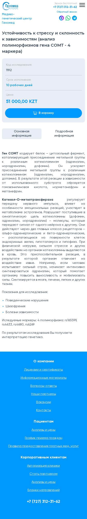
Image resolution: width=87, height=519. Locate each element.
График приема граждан (43, 438)
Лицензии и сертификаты (43, 369)
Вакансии (43, 402)
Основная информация (21, 133)
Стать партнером (43, 474)
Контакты (43, 410)
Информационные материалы (44, 378)
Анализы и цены (43, 430)
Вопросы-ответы (43, 386)
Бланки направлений (44, 490)
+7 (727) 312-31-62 (65, 7)
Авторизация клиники (43, 466)
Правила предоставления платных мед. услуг (43, 446)
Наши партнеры (43, 394)
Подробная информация (64, 133)
